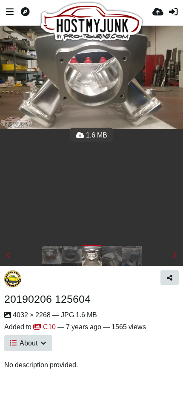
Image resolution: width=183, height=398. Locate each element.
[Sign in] (173, 13)
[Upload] (157, 13)
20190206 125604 (47, 299)
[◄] (8, 255)
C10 (49, 327)
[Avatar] (12, 278)
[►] (174, 255)
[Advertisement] (91, 186)
